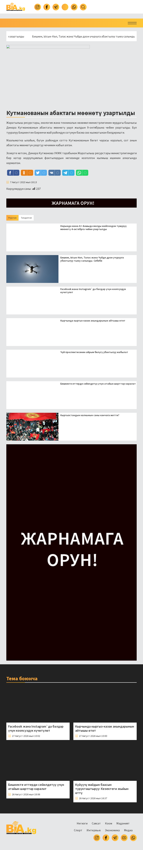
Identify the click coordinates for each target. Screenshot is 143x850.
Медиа (128, 830)
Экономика (112, 830)
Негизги (82, 823)
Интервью (94, 830)
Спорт (78, 830)
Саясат (96, 823)
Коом (108, 823)
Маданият (123, 823)
